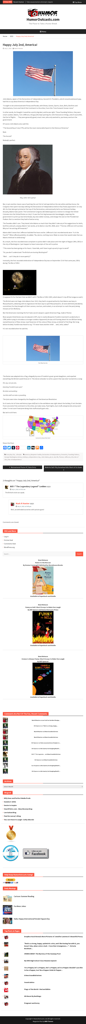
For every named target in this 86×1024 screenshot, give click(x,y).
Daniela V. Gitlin (10, 802)
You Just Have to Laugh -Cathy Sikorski (19, 820)
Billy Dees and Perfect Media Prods (17, 798)
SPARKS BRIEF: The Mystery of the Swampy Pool (42, 954)
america (27, 454)
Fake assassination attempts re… (50, 743)
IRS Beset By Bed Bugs (32, 996)
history (20, 457)
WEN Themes (49, 1021)
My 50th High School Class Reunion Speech (40, 961)
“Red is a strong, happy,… (50, 726)
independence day (34, 457)
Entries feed (8, 540)
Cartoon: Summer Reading (24, 896)
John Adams (45, 457)
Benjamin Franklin (36, 454)
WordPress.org (9, 547)
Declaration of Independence (51, 454)
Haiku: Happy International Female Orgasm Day (32, 919)
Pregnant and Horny (32, 1003)
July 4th (55, 457)
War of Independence (15, 459)
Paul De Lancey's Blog (12, 816)
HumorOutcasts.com (43, 19)
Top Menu (78, 2)
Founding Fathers (73, 454)
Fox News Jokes (20, 906)
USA (72, 457)
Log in (6, 536)
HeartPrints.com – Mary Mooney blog (18, 809)
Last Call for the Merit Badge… (51, 720)
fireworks (64, 454)
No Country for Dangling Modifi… (50, 748)
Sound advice (29, 982)
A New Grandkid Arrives (51, 731)
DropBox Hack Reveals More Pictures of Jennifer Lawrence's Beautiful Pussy (53, 936)
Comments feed (10, 544)
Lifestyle (19, 454)
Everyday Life (10, 454)
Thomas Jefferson (64, 457)
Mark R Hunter (18, 48)
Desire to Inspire (10, 805)
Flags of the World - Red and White (37, 989)
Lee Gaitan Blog (10, 812)
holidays (25, 457)
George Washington (10, 457)
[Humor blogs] (11, 842)
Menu (44, 31)
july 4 (51, 457)
